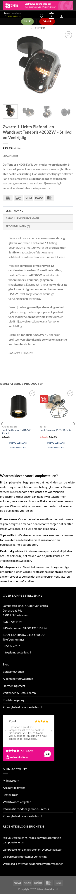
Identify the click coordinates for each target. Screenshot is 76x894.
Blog (5, 664)
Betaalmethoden (13, 671)
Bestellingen (10, 794)
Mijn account (11, 780)
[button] (51, 16)
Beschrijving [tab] (14, 210)
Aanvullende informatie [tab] (22, 218)
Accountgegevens (14, 787)
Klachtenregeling (13, 700)
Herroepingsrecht (14, 685)
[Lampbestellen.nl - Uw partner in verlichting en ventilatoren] (18, 14)
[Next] (67, 66)
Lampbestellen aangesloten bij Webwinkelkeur (32, 849)
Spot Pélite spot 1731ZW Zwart (16, 432)
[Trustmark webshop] (38, 5)
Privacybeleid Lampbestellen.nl (22, 707)
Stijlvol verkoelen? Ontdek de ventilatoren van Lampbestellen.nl (32, 840)
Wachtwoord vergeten (17, 802)
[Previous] (9, 66)
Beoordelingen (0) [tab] (18, 226)
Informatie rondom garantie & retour (26, 809)
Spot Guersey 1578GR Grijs (55, 430)
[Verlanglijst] (41, 16)
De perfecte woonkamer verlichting (25, 856)
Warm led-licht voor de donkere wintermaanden (33, 863)
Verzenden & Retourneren (19, 692)
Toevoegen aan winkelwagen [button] (18, 445)
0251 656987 (11, 646)
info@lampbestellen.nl (17, 652)
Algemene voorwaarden (18, 678)
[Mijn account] (61, 16)
